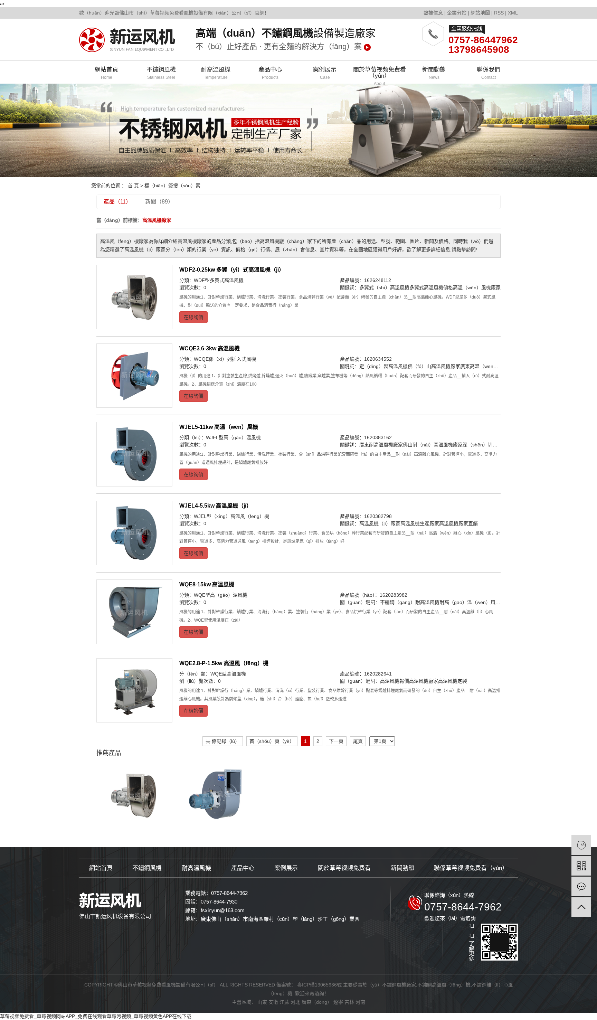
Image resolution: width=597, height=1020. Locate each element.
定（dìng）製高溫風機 (383, 366)
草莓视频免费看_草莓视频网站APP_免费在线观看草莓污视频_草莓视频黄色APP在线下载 (95, 1016)
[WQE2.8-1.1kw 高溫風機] (216, 794)
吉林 (349, 1002)
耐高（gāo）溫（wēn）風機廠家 (474, 602)
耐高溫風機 (215, 73)
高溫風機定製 (452, 681)
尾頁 (358, 741)
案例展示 (325, 73)
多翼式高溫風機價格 (431, 287)
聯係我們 (488, 73)
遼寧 (338, 1002)
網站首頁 (106, 73)
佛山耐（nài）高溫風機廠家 (433, 444)
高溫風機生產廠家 (419, 523)
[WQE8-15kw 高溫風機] (134, 611)
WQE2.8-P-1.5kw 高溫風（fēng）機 (223, 663)
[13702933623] (581, 845)
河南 (360, 1002)
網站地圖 (480, 13)
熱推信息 (433, 13)
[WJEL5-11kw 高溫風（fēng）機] (134, 454)
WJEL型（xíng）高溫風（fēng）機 (231, 516)
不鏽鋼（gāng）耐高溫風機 (409, 602)
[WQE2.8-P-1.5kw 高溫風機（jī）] (134, 690)
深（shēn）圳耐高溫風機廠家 (495, 444)
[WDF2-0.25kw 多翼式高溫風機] (133, 794)
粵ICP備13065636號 (319, 985)
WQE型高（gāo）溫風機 (220, 595)
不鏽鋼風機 (161, 73)
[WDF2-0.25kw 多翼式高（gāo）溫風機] (134, 297)
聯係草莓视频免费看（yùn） (471, 868)
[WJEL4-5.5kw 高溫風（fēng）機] (134, 533)
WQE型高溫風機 (228, 674)
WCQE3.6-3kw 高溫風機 (209, 348)
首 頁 (133, 185)
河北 (295, 1002)
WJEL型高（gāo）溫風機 (233, 437)
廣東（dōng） (317, 1002)
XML (513, 13)
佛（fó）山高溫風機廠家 (434, 366)
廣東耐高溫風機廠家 (381, 444)
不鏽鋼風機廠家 (399, 985)
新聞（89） (159, 202)
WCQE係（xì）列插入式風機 (225, 359)
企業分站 (456, 13)
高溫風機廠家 (423, 681)
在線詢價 (193, 317)
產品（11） (117, 202)
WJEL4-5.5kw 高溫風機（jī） (215, 506)
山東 (262, 1002)
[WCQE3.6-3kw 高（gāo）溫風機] (134, 375)
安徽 (273, 1002)
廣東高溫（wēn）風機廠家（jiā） (496, 366)
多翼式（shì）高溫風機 (384, 287)
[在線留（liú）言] (581, 886)
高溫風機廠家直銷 (458, 523)
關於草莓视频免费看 (344, 868)
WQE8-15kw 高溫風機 (206, 584)
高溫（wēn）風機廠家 (477, 287)
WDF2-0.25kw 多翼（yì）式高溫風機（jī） (231, 270)
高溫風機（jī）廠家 (379, 523)
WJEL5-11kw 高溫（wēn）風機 (218, 427)
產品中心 (270, 73)
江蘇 (284, 1002)
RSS (499, 13)
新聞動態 (434, 73)
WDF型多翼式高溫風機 (219, 280)
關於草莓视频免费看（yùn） (379, 75)
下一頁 (336, 741)
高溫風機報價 (394, 681)
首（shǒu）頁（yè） (271, 741)
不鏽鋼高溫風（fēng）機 (444, 985)
